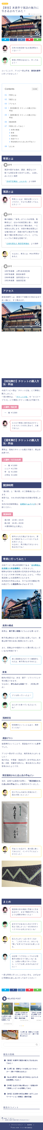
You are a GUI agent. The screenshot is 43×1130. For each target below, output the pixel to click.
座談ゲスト (15, 139)
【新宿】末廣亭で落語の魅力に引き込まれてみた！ (22, 1062)
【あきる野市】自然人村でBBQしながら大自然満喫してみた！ (22, 1078)
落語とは (12, 99)
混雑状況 (14, 136)
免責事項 (29, 1124)
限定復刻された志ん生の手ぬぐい (23, 142)
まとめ (12, 146)
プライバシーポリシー (17, 1124)
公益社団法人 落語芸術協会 (17, 243)
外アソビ (5, 3)
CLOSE (35, 89)
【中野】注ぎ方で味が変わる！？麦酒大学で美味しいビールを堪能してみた (22, 1087)
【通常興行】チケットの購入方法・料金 (23, 116)
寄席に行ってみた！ (17, 126)
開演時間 (12, 122)
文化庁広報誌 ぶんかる (16, 181)
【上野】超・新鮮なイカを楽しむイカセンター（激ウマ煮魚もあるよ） (22, 1070)
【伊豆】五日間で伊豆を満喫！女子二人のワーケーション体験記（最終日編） (22, 1095)
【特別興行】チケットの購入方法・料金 (23, 109)
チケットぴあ (22, 397)
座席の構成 (15, 130)
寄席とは (12, 95)
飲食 (12, 133)
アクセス (12, 104)
